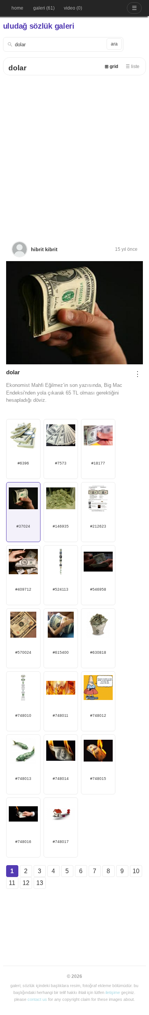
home (17, 8)
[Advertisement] (74, 153)
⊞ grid (111, 66)
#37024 (23, 526)
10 (136, 871)
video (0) (73, 8)
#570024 (23, 652)
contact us (37, 999)
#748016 (23, 842)
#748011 (60, 715)
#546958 (98, 589)
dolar (17, 68)
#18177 (98, 463)
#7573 (60, 463)
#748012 (98, 715)
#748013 (23, 778)
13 (39, 883)
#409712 (23, 589)
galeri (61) (44, 8)
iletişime (112, 992)
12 (26, 883)
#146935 (61, 526)
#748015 (98, 778)
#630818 (98, 652)
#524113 (60, 589)
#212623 (98, 526)
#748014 (61, 778)
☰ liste (132, 66)
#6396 (23, 463)
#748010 (23, 715)
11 (12, 883)
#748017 (61, 842)
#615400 (61, 652)
